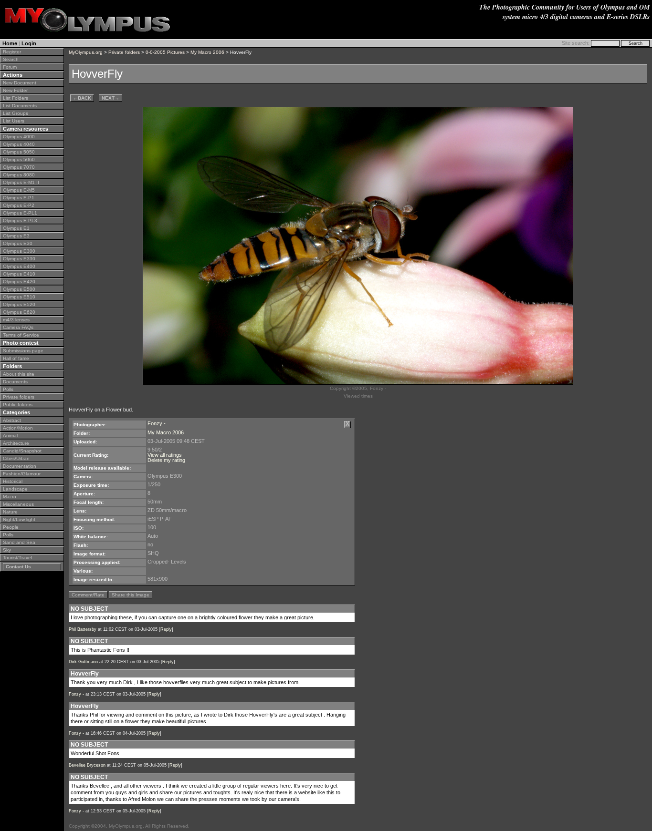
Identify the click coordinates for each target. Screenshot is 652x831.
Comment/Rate (88, 594)
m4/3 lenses (16, 319)
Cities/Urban (16, 458)
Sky (7, 550)
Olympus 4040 (19, 144)
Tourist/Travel (17, 557)
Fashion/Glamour (22, 473)
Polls (8, 389)
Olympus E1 (16, 228)
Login (28, 43)
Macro (9, 496)
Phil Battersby (82, 629)
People (11, 527)
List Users (13, 120)
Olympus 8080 (19, 174)
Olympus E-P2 (18, 205)
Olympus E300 (19, 251)
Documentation (19, 466)
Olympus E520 (19, 304)
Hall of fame (16, 358)
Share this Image (130, 594)
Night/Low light (19, 519)
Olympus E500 (19, 289)
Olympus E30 (17, 243)
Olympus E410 (19, 274)
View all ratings (164, 455)
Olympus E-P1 (18, 197)
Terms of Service (21, 335)
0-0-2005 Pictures (165, 52)
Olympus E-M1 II (21, 182)
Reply (166, 629)
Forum (10, 67)
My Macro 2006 (207, 52)
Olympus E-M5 (19, 190)
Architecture (16, 443)
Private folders (18, 397)
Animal (10, 435)
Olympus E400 (19, 266)
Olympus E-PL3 (20, 220)
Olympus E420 (19, 281)
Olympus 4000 (19, 136)
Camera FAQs (18, 327)
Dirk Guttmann (83, 661)
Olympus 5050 (19, 151)
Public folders (17, 404)
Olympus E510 (19, 296)
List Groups (15, 113)
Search (11, 59)
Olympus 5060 (19, 159)
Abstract (12, 420)
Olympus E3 (16, 235)
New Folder (15, 90)
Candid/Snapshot (22, 450)
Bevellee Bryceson (87, 765)
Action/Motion (18, 428)
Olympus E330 (19, 258)
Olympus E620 (19, 312)
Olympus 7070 (19, 167)
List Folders (15, 98)
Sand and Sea (19, 542)
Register (12, 51)
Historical (12, 481)
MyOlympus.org (86, 52)
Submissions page (23, 350)
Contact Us (18, 566)
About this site (18, 374)
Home (9, 43)
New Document (19, 82)
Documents (15, 381)
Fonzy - (156, 423)
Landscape (15, 489)
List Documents (20, 105)
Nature (10, 511)
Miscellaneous (18, 504)
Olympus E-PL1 (20, 212)
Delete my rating (166, 460)
